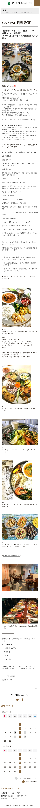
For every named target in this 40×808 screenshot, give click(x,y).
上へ (36, 688)
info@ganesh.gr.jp (8, 644)
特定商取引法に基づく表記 (10, 793)
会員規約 (4, 798)
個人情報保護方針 (7, 796)
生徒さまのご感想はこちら (11, 556)
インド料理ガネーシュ (20, 695)
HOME (5, 10)
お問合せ (14, 798)
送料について (22, 796)
